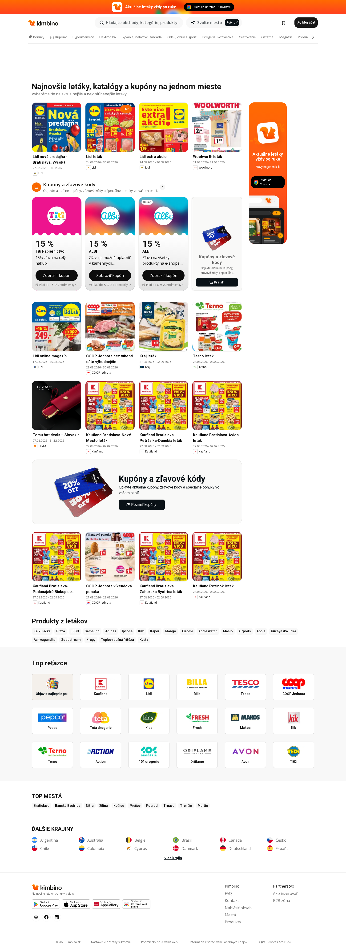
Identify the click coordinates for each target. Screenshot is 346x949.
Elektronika (107, 37)
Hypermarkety (83, 37)
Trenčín (186, 806)
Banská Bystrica (67, 806)
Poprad (152, 806)
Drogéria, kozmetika (217, 37)
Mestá (230, 914)
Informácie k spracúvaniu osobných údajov (218, 942)
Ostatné (267, 37)
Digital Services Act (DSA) (274, 942)
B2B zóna (281, 900)
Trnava (168, 806)
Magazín (285, 37)
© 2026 (68, 942)
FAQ (228, 893)
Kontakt (232, 900)
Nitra (90, 806)
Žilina (103, 806)
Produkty (304, 37)
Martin (203, 806)
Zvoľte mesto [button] (209, 22)
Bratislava (41, 806)
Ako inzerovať (285, 893)
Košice (118, 806)
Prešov (135, 806)
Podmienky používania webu (160, 942)
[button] (69, 285)
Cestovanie (247, 37)
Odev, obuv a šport (182, 37)
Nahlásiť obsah (238, 907)
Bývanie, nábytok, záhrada (141, 37)
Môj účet (308, 22)
